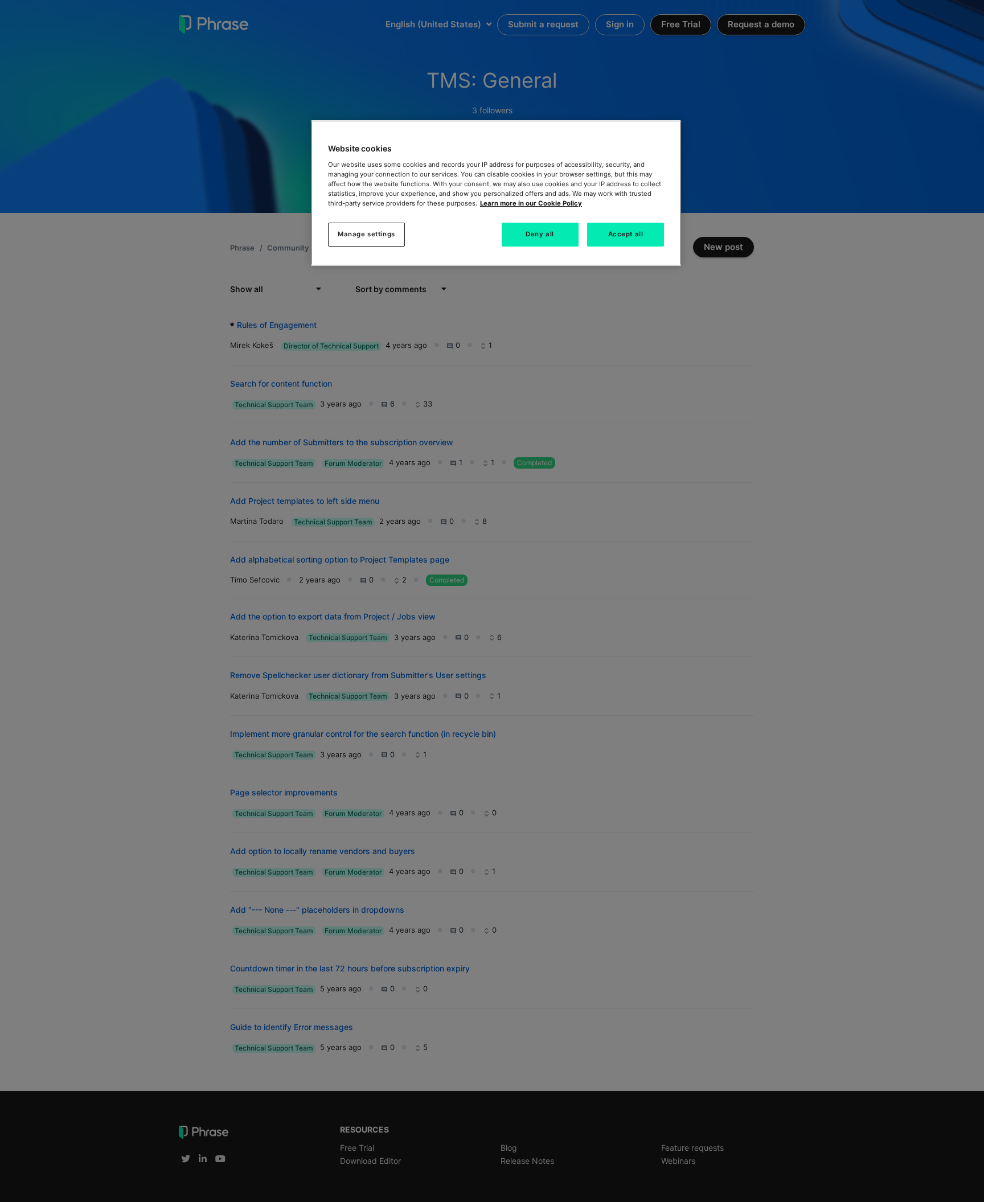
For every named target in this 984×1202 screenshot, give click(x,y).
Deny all (540, 234)
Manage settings (366, 234)
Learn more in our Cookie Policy (531, 203)
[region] (496, 193)
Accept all (625, 234)
